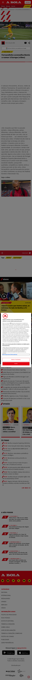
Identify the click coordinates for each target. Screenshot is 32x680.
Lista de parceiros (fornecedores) (9, 354)
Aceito (15, 363)
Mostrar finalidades (16, 359)
